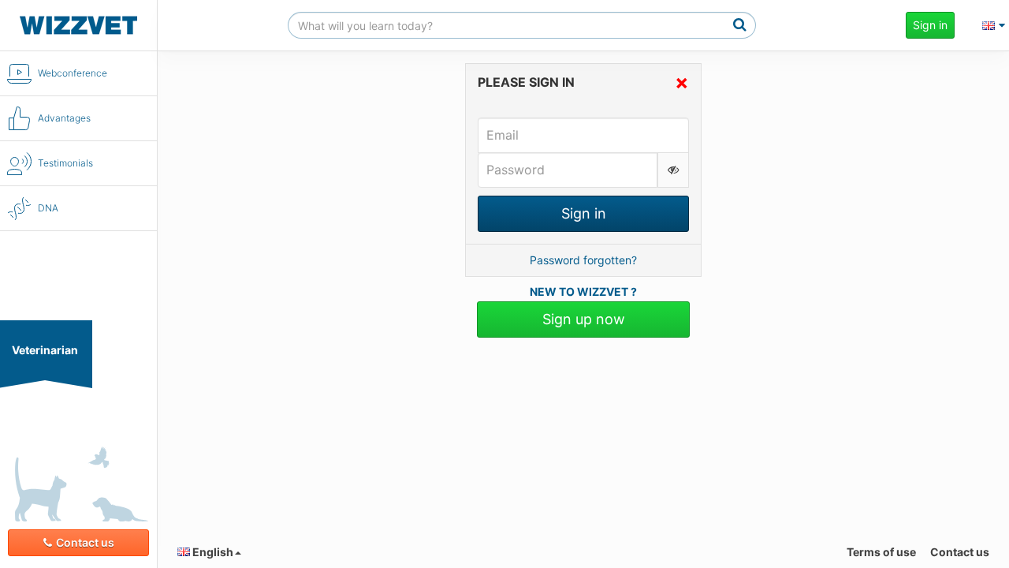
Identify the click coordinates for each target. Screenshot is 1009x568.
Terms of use (881, 552)
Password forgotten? (583, 260)
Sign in (930, 25)
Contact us (85, 542)
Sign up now (583, 319)
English (211, 552)
